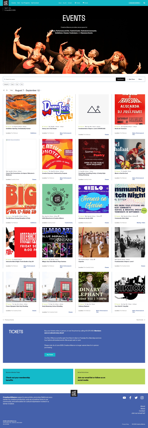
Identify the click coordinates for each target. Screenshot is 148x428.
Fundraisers (73, 33)
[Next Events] (7, 90)
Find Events (120, 79)
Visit (18, 3)
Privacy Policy (125, 424)
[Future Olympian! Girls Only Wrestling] (21, 287)
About (60, 2)
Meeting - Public (141, 222)
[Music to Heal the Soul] (130, 154)
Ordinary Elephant (84, 306)
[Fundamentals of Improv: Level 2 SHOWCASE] (94, 109)
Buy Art (64, 2)
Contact (70, 2)
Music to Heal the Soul (121, 173)
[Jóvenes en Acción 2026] (94, 199)
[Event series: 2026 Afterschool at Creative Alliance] (58, 216)
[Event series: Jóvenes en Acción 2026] (101, 216)
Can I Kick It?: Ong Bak (121, 306)
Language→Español (134, 3)
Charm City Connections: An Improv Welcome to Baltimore (20, 174)
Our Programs (25, 3)
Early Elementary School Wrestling (52, 306)
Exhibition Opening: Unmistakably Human (18, 128)
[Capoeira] (94, 242)
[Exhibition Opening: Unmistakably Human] (21, 109)
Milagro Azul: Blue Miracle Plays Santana (54, 261)
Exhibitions (59, 33)
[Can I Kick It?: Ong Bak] (130, 287)
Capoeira (81, 261)
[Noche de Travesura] (130, 109)
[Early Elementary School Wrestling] (57, 287)
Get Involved (35, 3)
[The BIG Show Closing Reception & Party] (21, 199)
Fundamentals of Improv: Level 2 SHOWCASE (92, 128)
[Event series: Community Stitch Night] (137, 216)
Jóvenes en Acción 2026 (86, 218)
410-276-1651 (6, 424)
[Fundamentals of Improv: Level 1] (130, 242)
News (143, 408)
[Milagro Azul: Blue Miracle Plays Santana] (57, 242)
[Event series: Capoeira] (94, 259)
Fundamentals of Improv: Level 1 (124, 261)
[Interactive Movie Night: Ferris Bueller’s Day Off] (21, 242)
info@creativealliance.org (9, 421)
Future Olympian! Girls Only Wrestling (17, 306)
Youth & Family (75, 31)
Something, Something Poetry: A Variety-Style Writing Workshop (92, 174)
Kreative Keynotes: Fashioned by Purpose (54, 173)
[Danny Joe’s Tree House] (57, 109)
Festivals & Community (89, 31)
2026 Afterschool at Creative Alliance (53, 218)
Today (11, 90)
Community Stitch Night (122, 218)
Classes (66, 33)
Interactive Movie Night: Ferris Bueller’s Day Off (20, 261)
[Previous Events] (4, 90)
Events (14, 3)
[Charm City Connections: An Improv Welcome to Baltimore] (21, 154)
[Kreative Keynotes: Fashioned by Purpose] (57, 154)
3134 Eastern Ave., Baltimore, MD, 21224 (12, 422)
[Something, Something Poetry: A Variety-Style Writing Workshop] (94, 154)
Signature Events (87, 33)
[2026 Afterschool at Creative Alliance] (57, 199)
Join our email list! (138, 413)
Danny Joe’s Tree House (49, 128)
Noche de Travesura (121, 128)
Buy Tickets (50, 354)
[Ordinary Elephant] (94, 287)
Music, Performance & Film (60, 31)
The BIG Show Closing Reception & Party (18, 218)
